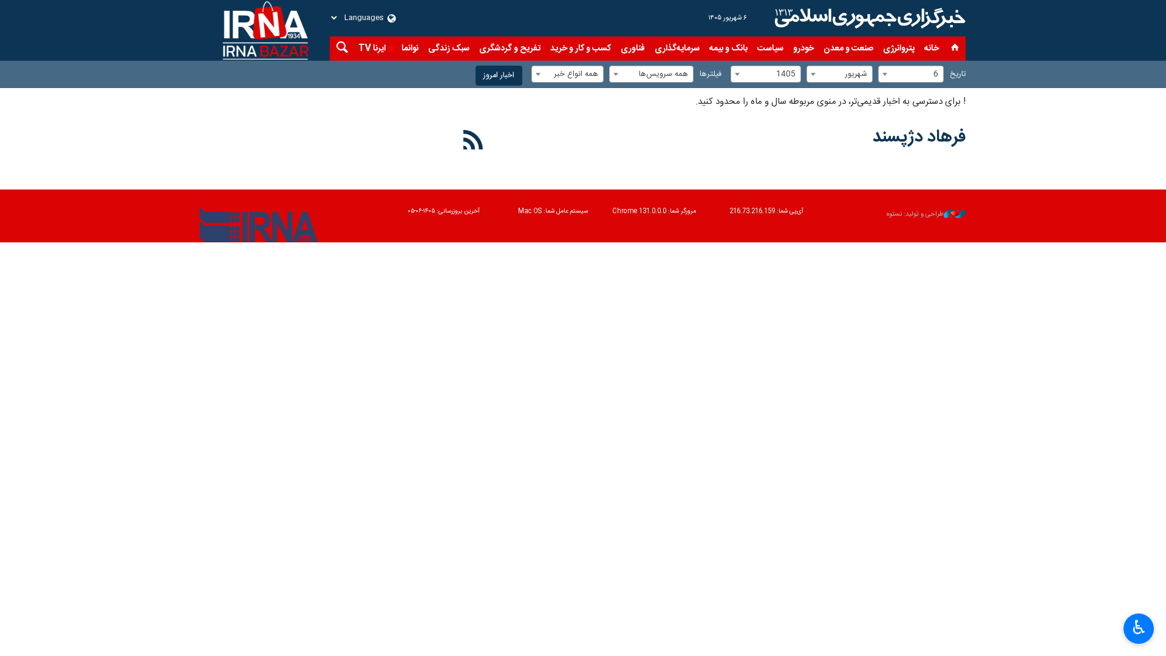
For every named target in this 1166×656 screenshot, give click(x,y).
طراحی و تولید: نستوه (915, 215)
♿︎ (1139, 627)
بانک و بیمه (728, 48)
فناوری (633, 48)
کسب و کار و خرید (580, 48)
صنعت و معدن (848, 48)
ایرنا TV (372, 48)
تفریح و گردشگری (509, 48)
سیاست (770, 48)
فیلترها (710, 74)
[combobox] (911, 74)
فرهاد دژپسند (919, 137)
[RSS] (473, 142)
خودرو (803, 48)
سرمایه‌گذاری (677, 48)
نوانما (409, 48)
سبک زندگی (448, 48)
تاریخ (958, 74)
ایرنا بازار (868, 18)
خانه (931, 48)
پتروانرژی (899, 48)
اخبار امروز (498, 75)
